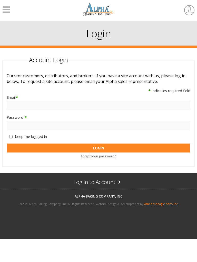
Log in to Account (105, 183)
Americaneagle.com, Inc (161, 204)
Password (17, 117)
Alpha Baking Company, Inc (98, 196)
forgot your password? (98, 156)
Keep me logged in (31, 136)
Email (12, 97)
